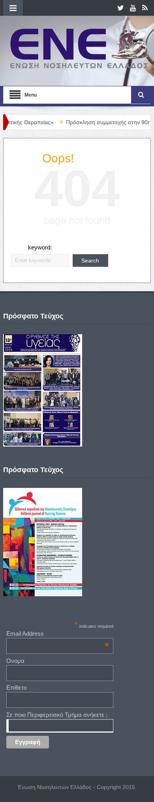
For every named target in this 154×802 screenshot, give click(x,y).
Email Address (57, 633)
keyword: (40, 247)
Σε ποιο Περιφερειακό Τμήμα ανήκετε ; (56, 714)
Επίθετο (16, 687)
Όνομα (15, 660)
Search (90, 260)
